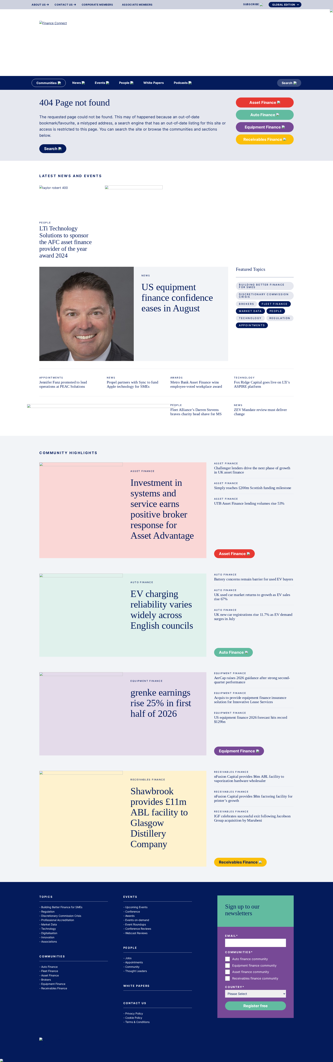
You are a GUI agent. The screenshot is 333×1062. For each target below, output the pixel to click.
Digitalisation (49, 933)
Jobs (128, 958)
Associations (49, 941)
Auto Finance (263, 115)
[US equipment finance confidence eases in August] (86, 314)
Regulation (279, 318)
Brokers (246, 303)
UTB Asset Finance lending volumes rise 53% (249, 503)
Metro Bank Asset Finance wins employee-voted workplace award (196, 384)
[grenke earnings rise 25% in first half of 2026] (81, 713)
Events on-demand (137, 920)
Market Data (250, 311)
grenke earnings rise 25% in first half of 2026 (160, 703)
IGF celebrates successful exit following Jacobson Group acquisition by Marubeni (252, 818)
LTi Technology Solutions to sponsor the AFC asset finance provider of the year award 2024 (65, 242)
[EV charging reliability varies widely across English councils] (81, 615)
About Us (39, 4)
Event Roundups (135, 924)
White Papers (136, 985)
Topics (46, 896)
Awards (176, 377)
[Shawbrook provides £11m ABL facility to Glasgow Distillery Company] (81, 819)
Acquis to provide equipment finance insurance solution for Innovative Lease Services (250, 699)
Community (132, 966)
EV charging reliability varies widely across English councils (161, 609)
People (45, 222)
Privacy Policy (134, 1013)
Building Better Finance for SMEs (262, 286)
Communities (52, 956)
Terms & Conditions (137, 1022)
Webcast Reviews (136, 933)
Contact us (64, 4)
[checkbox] (255, 969)
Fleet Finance (275, 303)
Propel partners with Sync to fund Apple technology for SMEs (132, 384)
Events (130, 896)
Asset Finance (263, 102)
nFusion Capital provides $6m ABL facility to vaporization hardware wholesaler (249, 778)
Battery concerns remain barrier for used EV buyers (253, 579)
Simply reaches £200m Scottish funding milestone (252, 488)
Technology (250, 318)
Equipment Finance (263, 127)
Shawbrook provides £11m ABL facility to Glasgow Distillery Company (159, 817)
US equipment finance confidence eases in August (177, 297)
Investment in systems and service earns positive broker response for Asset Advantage (162, 509)
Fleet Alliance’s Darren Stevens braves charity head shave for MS (196, 412)
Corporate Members (97, 4)
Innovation (47, 937)
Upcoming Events (136, 907)
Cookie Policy (133, 1017)
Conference (132, 911)
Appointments (252, 325)
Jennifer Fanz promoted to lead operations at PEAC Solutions (63, 384)
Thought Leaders (136, 971)
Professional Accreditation (57, 920)
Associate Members (137, 4)
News (145, 275)
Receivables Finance (263, 139)
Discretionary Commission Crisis (264, 295)
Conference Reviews (138, 928)
